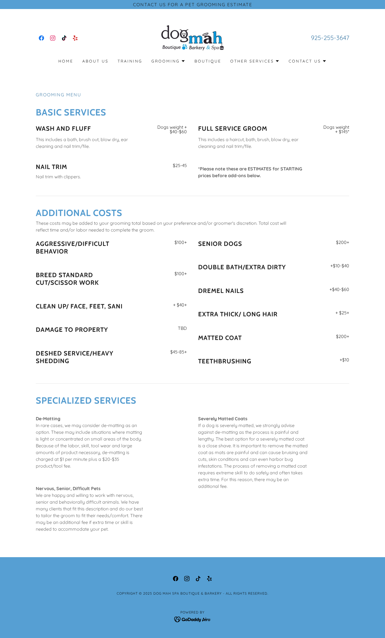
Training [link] (130, 61)
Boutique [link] (207, 61)
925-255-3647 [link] (330, 38)
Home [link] (65, 61)
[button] (168, 61)
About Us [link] (95, 61)
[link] (41, 38)
